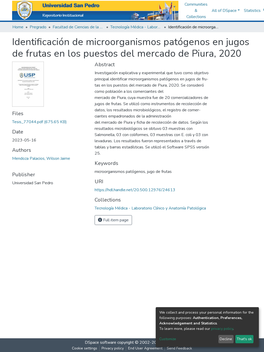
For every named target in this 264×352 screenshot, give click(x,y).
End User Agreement (145, 348)
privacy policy (222, 328)
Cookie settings (84, 348)
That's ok (244, 339)
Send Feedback (179, 348)
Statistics (252, 10)
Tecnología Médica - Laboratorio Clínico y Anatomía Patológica (136, 27)
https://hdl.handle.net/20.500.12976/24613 (135, 190)
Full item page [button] (115, 220)
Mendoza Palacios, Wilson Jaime (41, 158)
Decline (226, 339)
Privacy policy (113, 348)
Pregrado (38, 27)
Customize (167, 339)
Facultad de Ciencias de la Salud (78, 27)
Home (17, 27)
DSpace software (100, 342)
